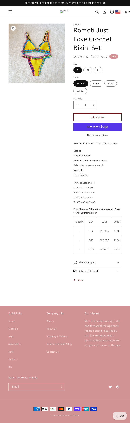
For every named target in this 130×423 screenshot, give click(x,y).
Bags (11, 336)
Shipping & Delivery (57, 336)
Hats (10, 351)
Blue (110, 83)
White (80, 91)
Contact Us (53, 351)
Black (96, 83)
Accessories (14, 343)
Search (50, 321)
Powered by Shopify (71, 415)
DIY (10, 366)
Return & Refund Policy (59, 343)
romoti (59, 415)
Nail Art (12, 359)
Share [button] (80, 280)
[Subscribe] (61, 387)
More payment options (97, 135)
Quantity (77, 98)
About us (52, 328)
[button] (10, 12)
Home (11, 321)
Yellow (81, 83)
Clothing (13, 328)
